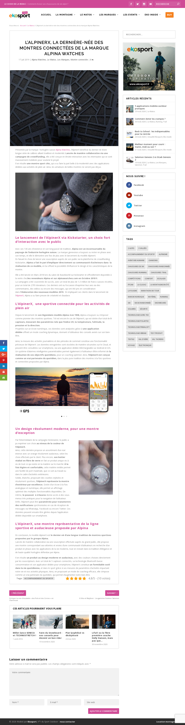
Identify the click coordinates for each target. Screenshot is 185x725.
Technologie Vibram (137, 333)
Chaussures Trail (158, 272)
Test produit (156, 333)
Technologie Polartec (138, 321)
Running (159, 121)
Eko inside (151, 15)
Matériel (152, 297)
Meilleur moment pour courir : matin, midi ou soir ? (150, 145)
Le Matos (86, 15)
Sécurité (143, 309)
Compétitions (134, 278)
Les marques (107, 15)
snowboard (160, 303)
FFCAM (130, 284)
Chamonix (153, 260)
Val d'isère (143, 339)
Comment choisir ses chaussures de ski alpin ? (48, 4)
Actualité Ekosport (155, 137)
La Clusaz (141, 284)
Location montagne (166, 722)
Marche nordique (136, 297)
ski (129, 303)
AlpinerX (20, 295)
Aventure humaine (136, 260)
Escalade (161, 278)
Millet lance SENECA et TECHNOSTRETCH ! (24, 634)
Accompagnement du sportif (38, 578)
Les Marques (63, 59)
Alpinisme (163, 254)
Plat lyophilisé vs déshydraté (75, 634)
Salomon (138, 165)
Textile (131, 339)
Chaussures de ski (136, 266)
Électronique (145, 345)
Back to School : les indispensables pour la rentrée (152, 132)
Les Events (130, 15)
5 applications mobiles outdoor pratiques (151, 107)
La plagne (132, 290)
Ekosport (32, 721)
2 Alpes (131, 248)
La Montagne (64, 15)
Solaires (132, 309)
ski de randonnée (143, 303)
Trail (165, 121)
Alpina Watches (39, 59)
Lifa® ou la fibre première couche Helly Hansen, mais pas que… (102, 636)
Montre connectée (79, 59)
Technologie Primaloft (139, 327)
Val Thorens (157, 339)
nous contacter (67, 721)
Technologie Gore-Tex (138, 315)
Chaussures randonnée (159, 266)
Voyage (131, 345)
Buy (169, 15)
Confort (149, 278)
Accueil (46, 15)
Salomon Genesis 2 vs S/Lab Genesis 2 (153, 158)
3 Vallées (142, 248)
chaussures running (137, 272)
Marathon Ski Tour (150, 290)
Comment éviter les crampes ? (150, 118)
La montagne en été (159, 284)
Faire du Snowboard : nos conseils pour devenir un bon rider (50, 635)
